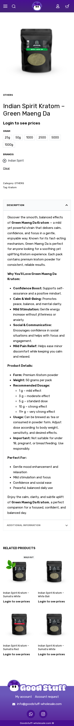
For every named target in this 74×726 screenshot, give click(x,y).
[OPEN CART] (67, 6)
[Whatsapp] (31, 714)
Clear (6, 168)
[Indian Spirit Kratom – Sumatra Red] (19, 624)
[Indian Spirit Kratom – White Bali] (54, 571)
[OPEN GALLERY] (37, 49)
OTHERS (8, 94)
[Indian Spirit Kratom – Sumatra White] (19, 571)
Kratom (12, 187)
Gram (6, 131)
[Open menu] (5, 6)
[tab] (37, 205)
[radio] (7, 137)
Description (15, 205)
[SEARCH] (14, 6)
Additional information (23, 525)
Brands (8, 154)
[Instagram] (43, 714)
